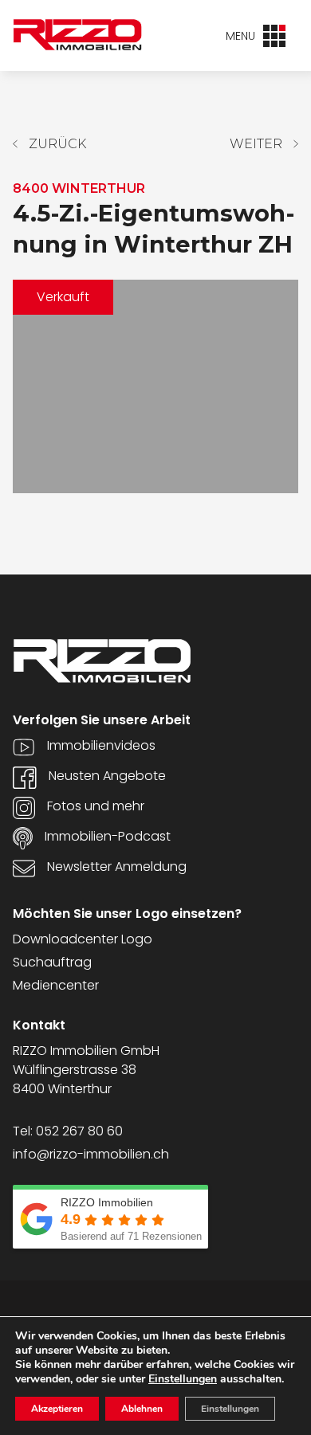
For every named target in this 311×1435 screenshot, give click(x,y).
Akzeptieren (57, 1408)
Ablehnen (142, 1408)
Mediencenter (56, 985)
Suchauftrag (52, 962)
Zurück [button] (57, 143)
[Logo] (78, 34)
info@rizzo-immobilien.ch (91, 1154)
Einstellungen (182, 1379)
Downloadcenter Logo (82, 939)
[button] (264, 144)
